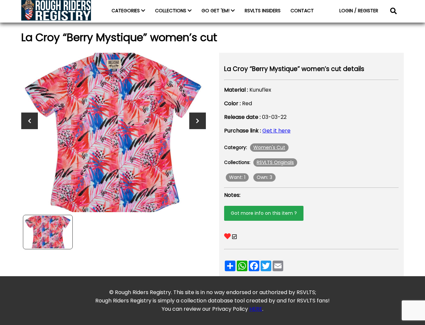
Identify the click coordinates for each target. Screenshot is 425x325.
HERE (255, 309)
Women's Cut (269, 147)
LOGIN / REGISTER (358, 10)
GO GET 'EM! (216, 10)
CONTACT (302, 10)
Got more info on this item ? (264, 213)
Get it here (276, 130)
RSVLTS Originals (275, 162)
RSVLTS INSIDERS (263, 10)
